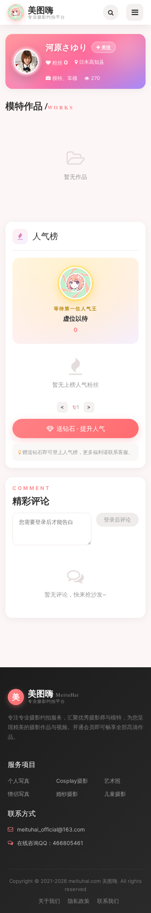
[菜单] (134, 12)
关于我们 (49, 901)
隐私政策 (78, 901)
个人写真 (18, 780)
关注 (106, 47)
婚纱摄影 (67, 794)
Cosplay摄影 (72, 780)
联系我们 (108, 901)
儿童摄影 (115, 794)
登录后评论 (117, 519)
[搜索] (110, 12)
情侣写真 (18, 794)
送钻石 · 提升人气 (81, 428)
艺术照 (112, 780)
